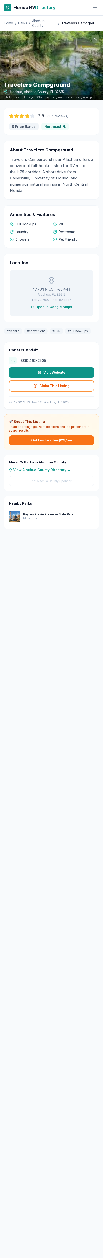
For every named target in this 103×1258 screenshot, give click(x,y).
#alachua (13, 331)
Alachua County (38, 23)
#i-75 (56, 331)
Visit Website (54, 372)
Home (8, 23)
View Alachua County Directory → (42, 470)
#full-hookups (78, 331)
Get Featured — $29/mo (51, 440)
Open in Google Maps (53, 307)
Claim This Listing (54, 386)
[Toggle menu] (95, 7)
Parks (22, 23)
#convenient (36, 331)
